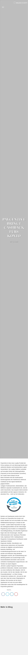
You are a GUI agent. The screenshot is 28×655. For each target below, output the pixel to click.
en (3, 7)
